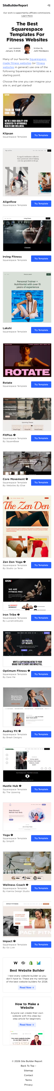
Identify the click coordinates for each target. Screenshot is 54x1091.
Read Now (25, 987)
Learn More (27, 16)
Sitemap (28, 1070)
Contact (28, 1075)
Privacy (28, 1085)
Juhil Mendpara (41, 51)
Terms (28, 1080)
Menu (48, 5)
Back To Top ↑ (28, 1066)
